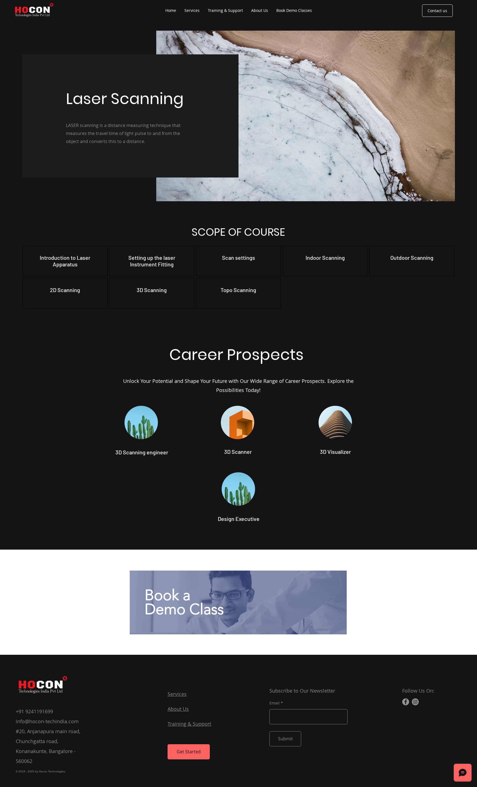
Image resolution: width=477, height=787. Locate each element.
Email (274, 703)
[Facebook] (405, 701)
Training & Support (189, 723)
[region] (238, 602)
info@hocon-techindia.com (47, 721)
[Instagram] (415, 701)
